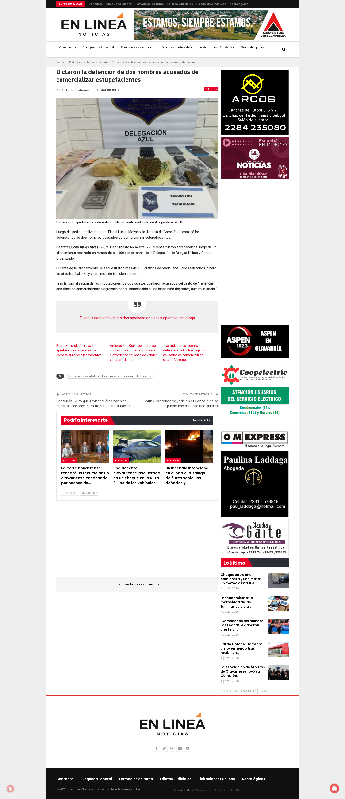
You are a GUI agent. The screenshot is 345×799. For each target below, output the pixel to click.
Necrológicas (239, 4)
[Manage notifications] (10, 788)
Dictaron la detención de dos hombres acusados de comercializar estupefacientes (109, 376)
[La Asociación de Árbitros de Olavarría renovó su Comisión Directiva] (278, 672)
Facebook (226, 790)
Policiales (211, 89)
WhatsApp (203, 790)
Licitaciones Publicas (211, 4)
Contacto (95, 4)
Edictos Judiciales (180, 4)
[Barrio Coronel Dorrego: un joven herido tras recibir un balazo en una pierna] (278, 649)
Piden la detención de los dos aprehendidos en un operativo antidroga (137, 318)
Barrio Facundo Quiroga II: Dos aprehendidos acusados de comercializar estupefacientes (79, 350)
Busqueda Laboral (119, 4)
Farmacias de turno (150, 4)
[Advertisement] (27, 70)
